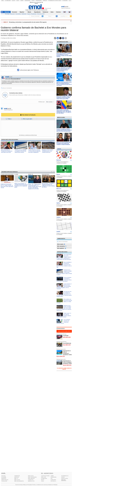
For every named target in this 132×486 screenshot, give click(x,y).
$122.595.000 (67, 365)
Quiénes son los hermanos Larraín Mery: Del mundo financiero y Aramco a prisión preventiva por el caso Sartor (64, 84)
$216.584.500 (61, 356)
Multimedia (24, 14)
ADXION (63, 477)
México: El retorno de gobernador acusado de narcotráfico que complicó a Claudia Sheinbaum (64, 143)
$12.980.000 (67, 345)
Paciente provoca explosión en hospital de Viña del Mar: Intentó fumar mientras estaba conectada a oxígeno (64, 272)
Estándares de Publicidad (52, 484)
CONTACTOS (30, 479)
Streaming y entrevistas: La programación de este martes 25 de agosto (28, 22)
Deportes (22, 12)
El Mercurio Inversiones (7, 174)
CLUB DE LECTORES (45, 475)
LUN (51, 478)
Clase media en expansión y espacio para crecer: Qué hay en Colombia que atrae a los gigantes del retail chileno (64, 111)
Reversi (58, 174)
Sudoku (58, 231)
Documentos (18, 14)
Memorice (59, 188)
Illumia (16, 174)
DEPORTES (3, 478)
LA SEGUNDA (53, 479)
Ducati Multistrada (67, 343)
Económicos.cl (51, 0)
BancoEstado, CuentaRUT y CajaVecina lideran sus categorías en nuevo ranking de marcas (48, 185)
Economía (14, 12)
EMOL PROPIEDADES (32, 477)
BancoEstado (45, 174)
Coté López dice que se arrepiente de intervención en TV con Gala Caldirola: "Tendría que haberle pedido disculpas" (64, 294)
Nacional (7, 12)
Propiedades (39, 0)
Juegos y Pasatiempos (32, 14)
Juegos (59, 148)
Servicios (58, 12)
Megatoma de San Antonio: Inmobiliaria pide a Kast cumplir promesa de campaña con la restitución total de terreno (47, 152)
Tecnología (7, 14)
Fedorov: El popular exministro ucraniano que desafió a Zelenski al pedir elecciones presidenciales (64, 130)
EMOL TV (16, 478)
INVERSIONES (53, 477)
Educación (12, 14)
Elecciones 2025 (40, 14)
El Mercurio (8, 0)
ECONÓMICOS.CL (65, 475)
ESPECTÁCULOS (4, 479)
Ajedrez (58, 203)
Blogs (13, 0)
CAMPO (52, 475)
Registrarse (67, 8)
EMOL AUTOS (30, 475)
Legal (17, 0)
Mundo (29, 12)
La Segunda (64, 0)
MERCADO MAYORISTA (63, 480)
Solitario (59, 217)
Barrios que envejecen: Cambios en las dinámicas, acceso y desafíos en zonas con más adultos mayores (64, 55)
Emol (3, 0)
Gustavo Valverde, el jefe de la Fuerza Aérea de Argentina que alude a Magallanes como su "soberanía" (64, 286)
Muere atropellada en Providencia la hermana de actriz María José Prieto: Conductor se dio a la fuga (64, 265)
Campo (21, 0)
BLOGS (42, 479)
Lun (70, 0)
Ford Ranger (66, 335)
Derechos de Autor (18, 484)
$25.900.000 (67, 337)
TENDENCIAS (17, 475)
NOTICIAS (3, 475)
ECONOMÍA (3, 477)
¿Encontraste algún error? (29, 70)
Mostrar (36, 3)
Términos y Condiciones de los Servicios (39, 484)
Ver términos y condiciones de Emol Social (28, 135)
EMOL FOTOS (17, 479)
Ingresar (63, 8)
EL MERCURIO (44, 478)
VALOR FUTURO (64, 478)
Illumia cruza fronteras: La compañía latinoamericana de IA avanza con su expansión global (21, 185)
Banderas (59, 160)
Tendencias (45, 12)
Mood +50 (30, 174)
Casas (59, 0)
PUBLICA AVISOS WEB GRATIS (64, 331)
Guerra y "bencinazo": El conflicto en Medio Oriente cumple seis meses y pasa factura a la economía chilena (64, 69)
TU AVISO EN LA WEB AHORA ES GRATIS (64, 369)
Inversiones (27, 0)
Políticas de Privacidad (27, 484)
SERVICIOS (16, 477)
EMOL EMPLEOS (31, 478)
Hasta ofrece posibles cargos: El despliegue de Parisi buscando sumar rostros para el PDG (64, 97)
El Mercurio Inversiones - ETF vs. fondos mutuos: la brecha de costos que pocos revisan (7, 186)
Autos (33, 0)
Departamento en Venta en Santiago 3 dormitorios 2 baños (67, 362)
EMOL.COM (43, 477)
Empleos (45, 0)
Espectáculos (37, 12)
